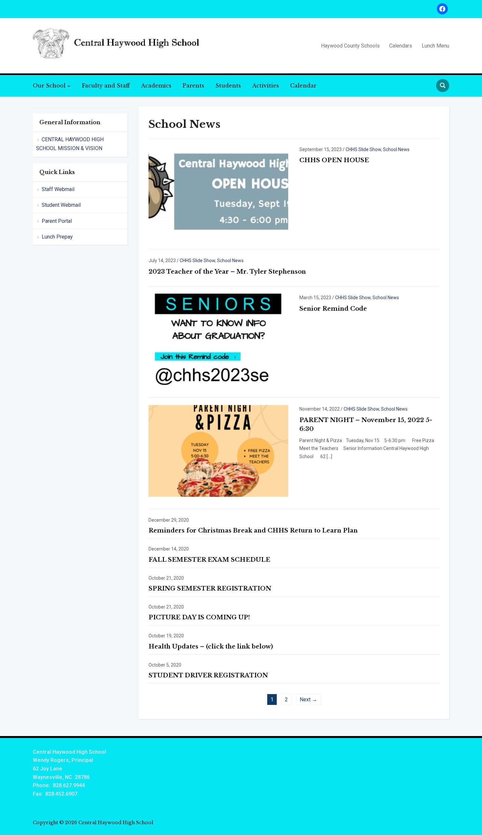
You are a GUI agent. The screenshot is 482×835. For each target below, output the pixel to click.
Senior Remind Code (333, 308)
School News (396, 149)
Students (228, 85)
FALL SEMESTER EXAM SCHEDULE (209, 559)
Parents (193, 85)
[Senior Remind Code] (218, 339)
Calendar (303, 85)
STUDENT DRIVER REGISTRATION (208, 675)
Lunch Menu (435, 46)
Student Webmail (61, 205)
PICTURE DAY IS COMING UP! (199, 617)
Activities (265, 85)
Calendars (400, 46)
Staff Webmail (58, 189)
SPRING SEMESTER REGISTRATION (210, 588)
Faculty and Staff (106, 85)
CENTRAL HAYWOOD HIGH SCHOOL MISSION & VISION (70, 143)
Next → (308, 699)
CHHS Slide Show (363, 149)
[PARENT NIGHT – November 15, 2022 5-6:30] (218, 450)
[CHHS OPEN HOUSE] (218, 191)
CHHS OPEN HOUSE (334, 160)
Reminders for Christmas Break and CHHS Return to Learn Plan (253, 530)
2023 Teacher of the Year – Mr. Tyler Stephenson (227, 271)
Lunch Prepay (57, 237)
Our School (49, 85)
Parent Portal (57, 221)
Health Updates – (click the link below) (211, 646)
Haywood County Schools (350, 46)
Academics (156, 85)
